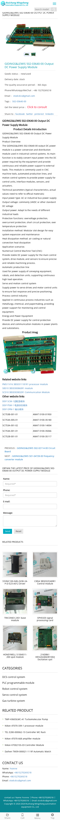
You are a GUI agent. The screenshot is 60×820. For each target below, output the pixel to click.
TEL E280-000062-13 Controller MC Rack (25, 732)
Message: (8, 512)
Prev (8, 37)
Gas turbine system (13, 700)
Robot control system (14, 688)
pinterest (39, 113)
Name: (6, 478)
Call (22, 817)
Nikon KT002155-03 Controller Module (24, 745)
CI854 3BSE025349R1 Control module (45, 582)
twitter (29, 113)
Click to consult (37, 107)
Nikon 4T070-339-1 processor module (24, 725)
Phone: (6, 490)
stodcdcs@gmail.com (24, 95)
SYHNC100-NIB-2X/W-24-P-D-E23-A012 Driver (15, 582)
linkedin (49, 113)
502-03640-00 (19, 101)
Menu (37, 818)
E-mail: (6, 501)
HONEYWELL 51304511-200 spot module (15, 655)
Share (7, 817)
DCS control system (13, 677)
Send (7, 531)
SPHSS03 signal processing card (45, 619)
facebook (20, 113)
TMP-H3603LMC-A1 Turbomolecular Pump (26, 719)
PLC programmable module (18, 682)
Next (51, 37)
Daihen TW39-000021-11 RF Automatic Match (28, 751)
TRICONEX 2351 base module (15, 619)
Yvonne (13, 768)
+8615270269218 (22, 772)
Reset (18, 531)
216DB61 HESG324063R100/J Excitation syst (45, 657)
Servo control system (14, 694)
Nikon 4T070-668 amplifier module (22, 738)
